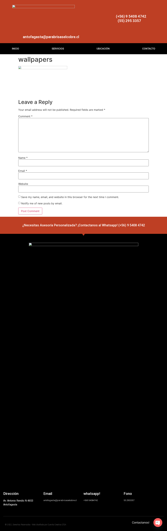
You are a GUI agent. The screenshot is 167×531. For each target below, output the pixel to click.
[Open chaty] (157, 522)
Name (23, 157)
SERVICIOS (58, 48)
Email (22, 171)
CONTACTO (148, 48)
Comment (25, 116)
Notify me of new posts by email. (41, 203)
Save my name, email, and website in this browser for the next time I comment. (70, 197)
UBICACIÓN (103, 48)
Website (23, 184)
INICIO (15, 48)
